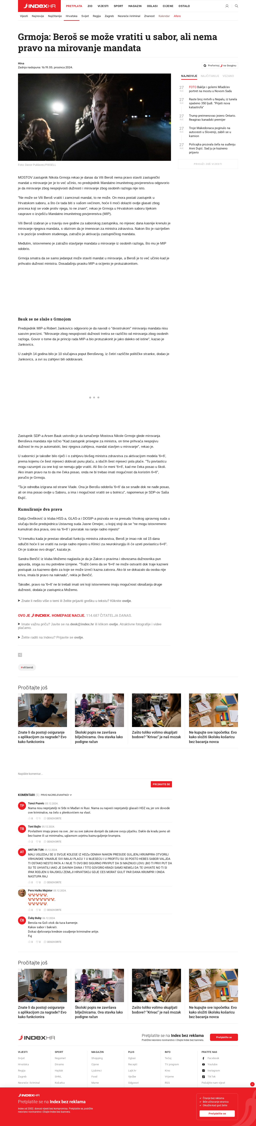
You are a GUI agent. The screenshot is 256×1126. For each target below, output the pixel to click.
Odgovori (133, 1082)
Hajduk (59, 1070)
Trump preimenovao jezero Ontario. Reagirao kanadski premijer (212, 117)
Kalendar (164, 16)
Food (94, 1076)
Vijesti (103, 6)
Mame (95, 1082)
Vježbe (132, 1076)
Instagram (214, 1070)
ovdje (113, 624)
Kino (167, 1070)
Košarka (60, 1082)
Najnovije (38, 16)
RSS (167, 1082)
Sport (118, 6)
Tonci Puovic (36, 803)
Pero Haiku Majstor (40, 890)
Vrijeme (169, 1076)
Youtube (213, 1064)
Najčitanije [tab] (210, 76)
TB (22, 829)
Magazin (97, 1051)
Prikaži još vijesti (208, 164)
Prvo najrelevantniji (55, 795)
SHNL (58, 1076)
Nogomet (60, 1058)
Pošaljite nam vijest (213, 1082)
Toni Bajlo (34, 826)
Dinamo (59, 1064)
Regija (97, 16)
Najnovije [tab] (189, 76)
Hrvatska (71, 16)
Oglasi (152, 6)
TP (22, 806)
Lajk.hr (132, 1070)
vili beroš (27, 667)
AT (22, 852)
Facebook (213, 1058)
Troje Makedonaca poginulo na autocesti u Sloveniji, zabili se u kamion (210, 132)
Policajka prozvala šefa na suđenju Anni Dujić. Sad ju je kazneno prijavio (212, 148)
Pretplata (74, 6)
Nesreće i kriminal (129, 16)
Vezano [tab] (228, 76)
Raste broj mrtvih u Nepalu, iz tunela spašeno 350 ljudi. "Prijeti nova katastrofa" (213, 103)
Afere (177, 16)
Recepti (132, 1064)
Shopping (97, 1058)
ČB (22, 920)
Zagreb (109, 16)
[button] (23, 709)
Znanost (149, 16)
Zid (90, 6)
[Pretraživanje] (235, 6)
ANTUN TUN (36, 849)
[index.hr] (39, 6)
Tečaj (168, 1058)
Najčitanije (55, 16)
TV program (172, 1064)
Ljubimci (96, 1070)
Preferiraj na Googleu (222, 65)
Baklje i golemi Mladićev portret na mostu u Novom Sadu (210, 89)
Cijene (168, 6)
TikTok (212, 1076)
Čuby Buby (34, 918)
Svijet (85, 16)
